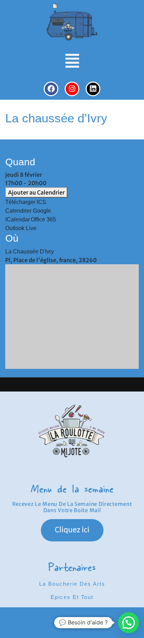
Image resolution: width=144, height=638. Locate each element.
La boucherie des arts (72, 584)
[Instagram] (72, 89)
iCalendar (17, 219)
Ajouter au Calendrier (36, 192)
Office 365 (43, 219)
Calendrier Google (28, 211)
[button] (72, 61)
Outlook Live (20, 228)
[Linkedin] (93, 89)
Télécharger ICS (25, 202)
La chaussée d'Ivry (29, 252)
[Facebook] (51, 89)
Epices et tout (72, 597)
